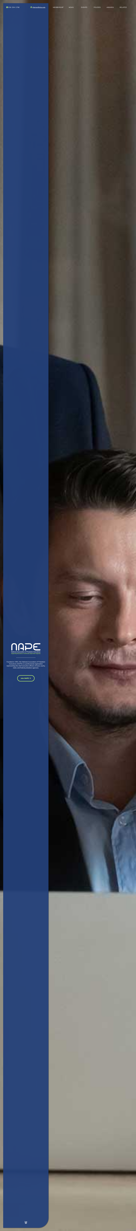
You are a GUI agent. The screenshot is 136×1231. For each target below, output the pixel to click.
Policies (97, 7)
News (71, 7)
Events (84, 7)
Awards (110, 7)
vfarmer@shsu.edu (38, 7)
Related (123, 7)
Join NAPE (25, 678)
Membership (58, 7)
